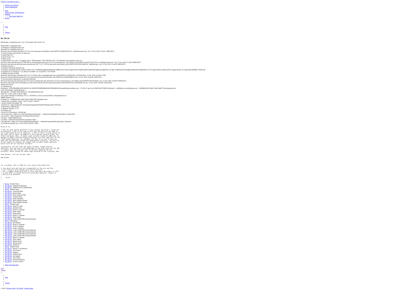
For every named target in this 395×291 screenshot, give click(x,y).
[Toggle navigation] (20, 2)
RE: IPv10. (8, 208)
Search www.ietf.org (11, 5)
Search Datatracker (11, 7)
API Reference (19, 12)
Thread (7, 32)
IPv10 (7, 221)
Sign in (7, 18)
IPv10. (7, 184)
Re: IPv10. (8, 186)
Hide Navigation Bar (12, 265)
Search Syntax (9, 12)
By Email (20, 288)
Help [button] (6, 11)
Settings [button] (7, 14)
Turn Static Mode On (16, 16)
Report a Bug (11, 288)
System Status (28, 288)
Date (6, 27)
